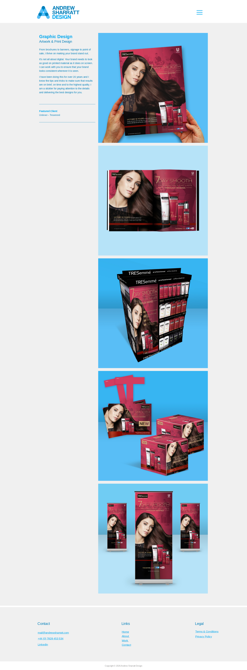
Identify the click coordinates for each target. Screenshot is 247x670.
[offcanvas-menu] (200, 13)
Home (125, 631)
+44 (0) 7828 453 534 (50, 638)
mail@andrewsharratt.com (53, 632)
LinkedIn (43, 644)
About (126, 636)
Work (125, 640)
